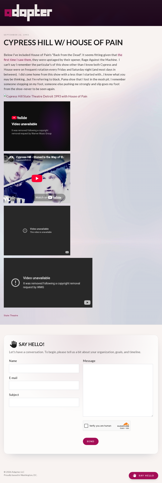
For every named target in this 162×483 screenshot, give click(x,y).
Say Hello (146, 475)
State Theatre (11, 315)
